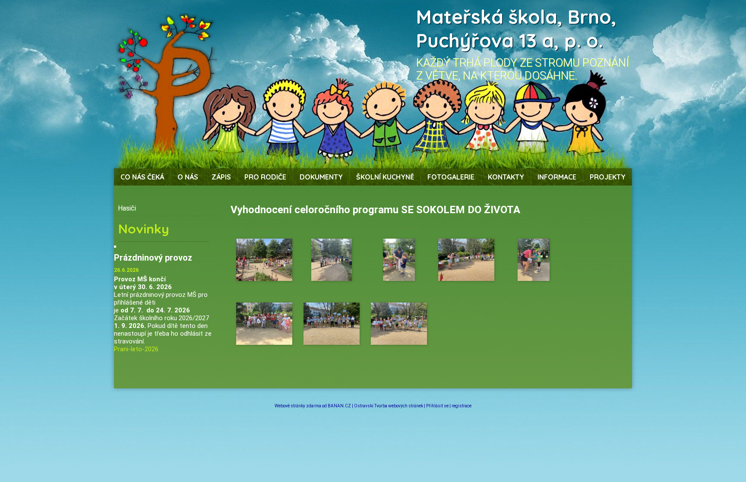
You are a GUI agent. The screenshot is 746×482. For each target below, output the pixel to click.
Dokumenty (321, 177)
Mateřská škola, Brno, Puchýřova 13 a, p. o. (516, 28)
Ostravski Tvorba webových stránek (388, 405)
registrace (461, 405)
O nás (187, 177)
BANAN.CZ (339, 405)
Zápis (221, 177)
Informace (556, 177)
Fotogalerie (450, 177)
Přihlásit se (437, 405)
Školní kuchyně (385, 177)
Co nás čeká (142, 177)
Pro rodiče (265, 177)
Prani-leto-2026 (136, 349)
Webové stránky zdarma (298, 405)
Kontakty (506, 177)
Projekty (608, 177)
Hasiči (127, 208)
